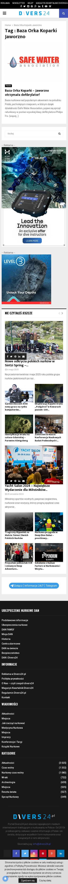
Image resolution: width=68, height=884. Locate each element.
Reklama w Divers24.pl (14, 674)
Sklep (30, 3)
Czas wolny (8, 767)
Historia (6, 639)
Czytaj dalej (45, 880)
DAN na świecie (10, 648)
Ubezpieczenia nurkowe (14, 625)
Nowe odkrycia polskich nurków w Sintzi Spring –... (30, 363)
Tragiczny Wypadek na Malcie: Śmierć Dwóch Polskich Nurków (17, 535)
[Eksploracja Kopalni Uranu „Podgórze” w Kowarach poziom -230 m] (49, 393)
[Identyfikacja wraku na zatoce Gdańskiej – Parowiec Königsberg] (19, 424)
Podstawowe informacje (15, 620)
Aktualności (8, 713)
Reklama (5, 3)
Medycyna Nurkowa (12, 727)
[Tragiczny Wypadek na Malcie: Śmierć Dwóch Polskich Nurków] (19, 521)
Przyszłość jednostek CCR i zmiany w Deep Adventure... (18, 566)
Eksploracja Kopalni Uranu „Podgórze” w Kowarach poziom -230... (49, 407)
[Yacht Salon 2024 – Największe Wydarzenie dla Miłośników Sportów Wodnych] (34, 464)
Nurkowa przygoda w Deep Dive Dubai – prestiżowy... (46, 535)
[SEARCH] (59, 133)
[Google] (51, 853)
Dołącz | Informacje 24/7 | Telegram (35, 585)
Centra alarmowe (11, 643)
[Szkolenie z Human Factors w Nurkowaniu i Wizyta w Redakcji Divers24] (49, 552)
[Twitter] (25, 853)
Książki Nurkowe (10, 746)
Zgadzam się (27, 880)
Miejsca (6, 718)
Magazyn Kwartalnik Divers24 (52, 3)
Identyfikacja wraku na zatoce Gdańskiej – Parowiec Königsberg (17, 437)
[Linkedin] (60, 853)
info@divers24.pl (42, 844)
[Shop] (18, 6)
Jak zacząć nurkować (13, 723)
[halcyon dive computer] (34, 245)
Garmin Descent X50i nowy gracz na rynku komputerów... (16, 407)
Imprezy (6, 737)
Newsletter (18, 3)
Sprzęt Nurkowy (10, 797)
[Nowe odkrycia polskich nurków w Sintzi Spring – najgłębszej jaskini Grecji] (34, 340)
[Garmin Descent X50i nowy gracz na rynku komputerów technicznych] (19, 393)
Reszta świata (9, 792)
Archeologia (8, 782)
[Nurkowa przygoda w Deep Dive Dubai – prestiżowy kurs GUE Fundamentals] (49, 521)
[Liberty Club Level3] (26, 303)
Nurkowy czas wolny (13, 772)
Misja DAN (7, 634)
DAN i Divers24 (9, 657)
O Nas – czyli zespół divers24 (18, 683)
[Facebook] (16, 853)
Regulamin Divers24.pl (14, 692)
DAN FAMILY (8, 629)
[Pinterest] (43, 853)
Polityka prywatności (13, 678)
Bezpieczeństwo (10, 653)
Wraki (5, 777)
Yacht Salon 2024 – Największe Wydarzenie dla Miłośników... (27, 488)
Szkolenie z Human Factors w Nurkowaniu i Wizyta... (47, 566)
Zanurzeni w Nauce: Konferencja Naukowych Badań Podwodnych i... (48, 437)
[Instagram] (34, 853)
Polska (8, 86)
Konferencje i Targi (12, 742)
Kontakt (6, 697)
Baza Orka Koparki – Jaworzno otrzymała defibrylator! (27, 93)
